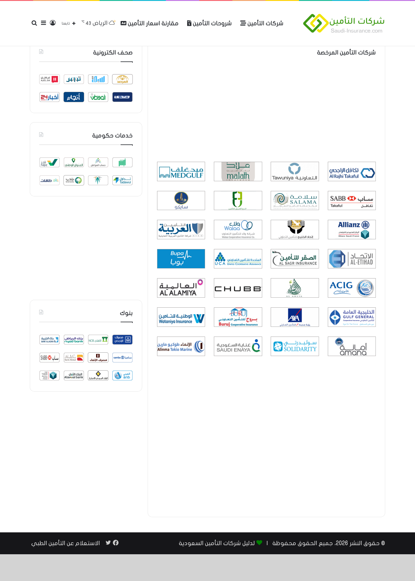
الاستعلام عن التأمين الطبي (65, 543)
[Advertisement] (266, 110)
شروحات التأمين (211, 23)
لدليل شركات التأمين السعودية (217, 543)
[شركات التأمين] (344, 23)
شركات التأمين (264, 23)
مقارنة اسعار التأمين (152, 23)
